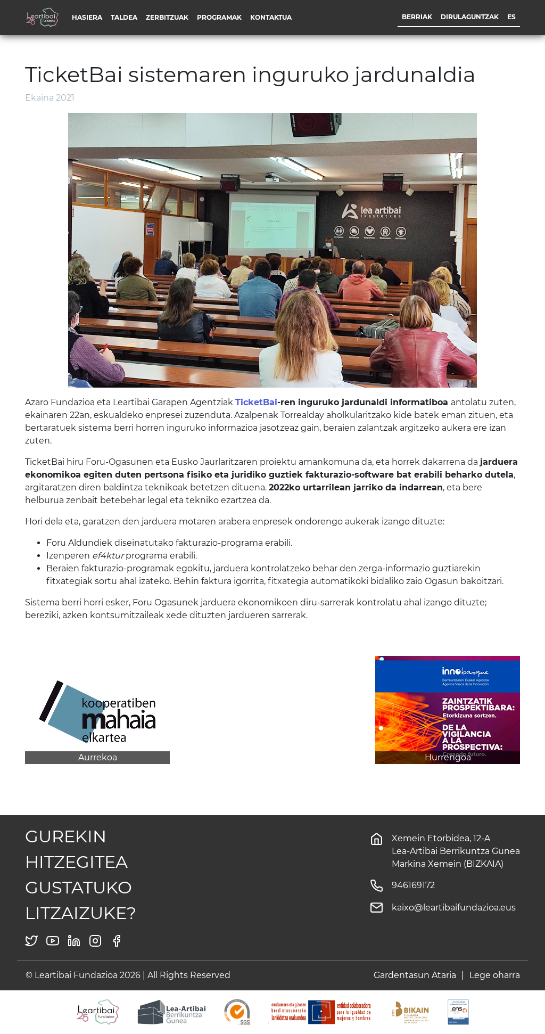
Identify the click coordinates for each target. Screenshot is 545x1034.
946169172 (413, 885)
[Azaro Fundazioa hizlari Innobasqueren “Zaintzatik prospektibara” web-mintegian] (447, 709)
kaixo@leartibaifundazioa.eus (454, 907)
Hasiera (87, 17)
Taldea (124, 17)
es (511, 17)
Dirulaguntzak (470, 17)
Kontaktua (271, 17)
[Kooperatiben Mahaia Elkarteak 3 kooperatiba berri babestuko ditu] (97, 709)
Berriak (417, 17)
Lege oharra (494, 975)
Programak (219, 17)
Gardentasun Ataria (415, 975)
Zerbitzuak (167, 17)
